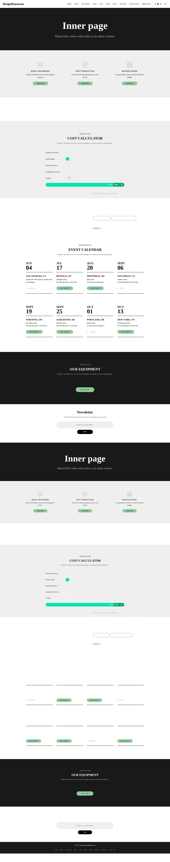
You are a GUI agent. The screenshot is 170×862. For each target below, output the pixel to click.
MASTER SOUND (129, 71)
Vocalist (48, 178)
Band (76, 4)
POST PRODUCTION (85, 71)
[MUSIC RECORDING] (40, 65)
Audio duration (50, 159)
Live (101, 4)
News (115, 4)
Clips (108, 4)
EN (110, 850)
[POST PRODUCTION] (85, 65)
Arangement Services (53, 172)
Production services (52, 152)
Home (69, 4)
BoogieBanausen (13, 4)
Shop (95, 4)
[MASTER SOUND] (129, 65)
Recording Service (52, 165)
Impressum (146, 4)
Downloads (134, 4)
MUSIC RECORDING (40, 71)
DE (114, 850)
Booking (123, 4)
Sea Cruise (86, 4)
